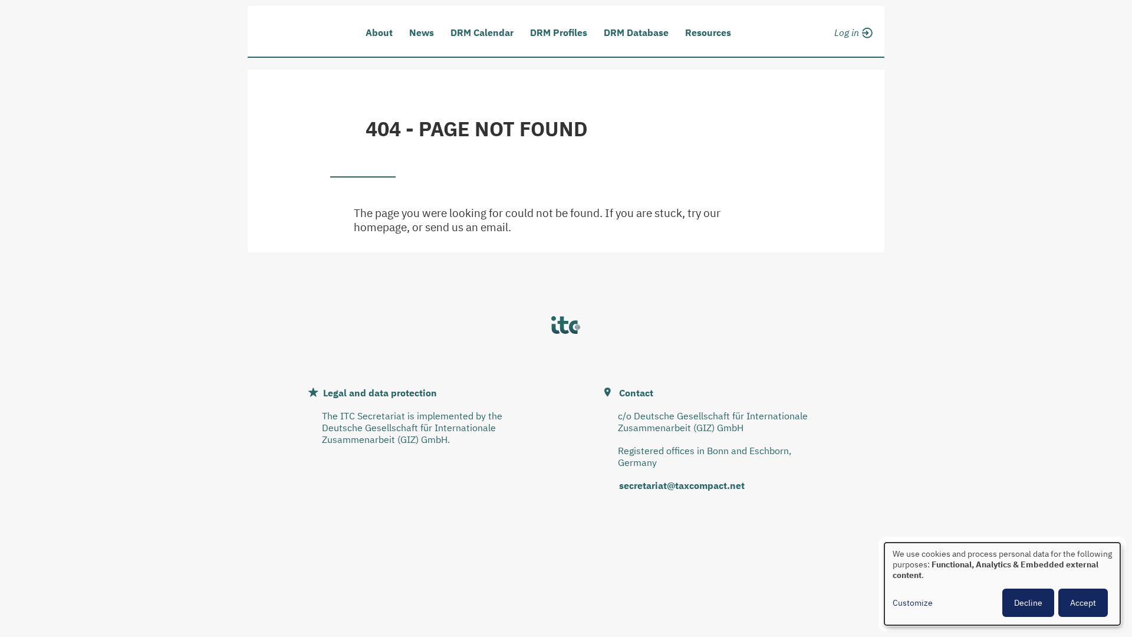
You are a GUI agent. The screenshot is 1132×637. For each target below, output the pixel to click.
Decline (1028, 602)
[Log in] (852, 30)
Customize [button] (913, 602)
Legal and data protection (380, 393)
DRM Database (636, 32)
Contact (636, 393)
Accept (1083, 602)
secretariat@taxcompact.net (682, 485)
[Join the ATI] (852, 46)
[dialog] (1002, 584)
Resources (708, 32)
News (421, 32)
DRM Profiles (558, 32)
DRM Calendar (482, 32)
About (379, 32)
